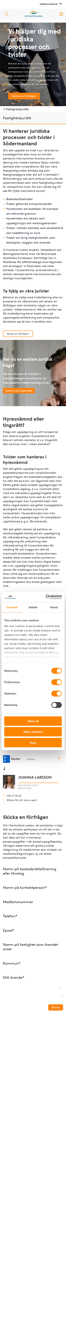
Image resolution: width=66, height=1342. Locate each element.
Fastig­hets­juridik (17, 109)
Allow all (32, 721)
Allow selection (33, 731)
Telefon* (10, 916)
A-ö (5, 759)
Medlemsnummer (18, 902)
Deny (33, 742)
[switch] (56, 682)
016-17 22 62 (14, 795)
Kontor (16, 758)
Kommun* (12, 963)
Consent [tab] (11, 607)
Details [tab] (33, 607)
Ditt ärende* (13, 977)
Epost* (8, 930)
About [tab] (54, 607)
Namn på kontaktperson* (25, 887)
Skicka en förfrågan (24, 95)
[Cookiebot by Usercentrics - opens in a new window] (46, 597)
